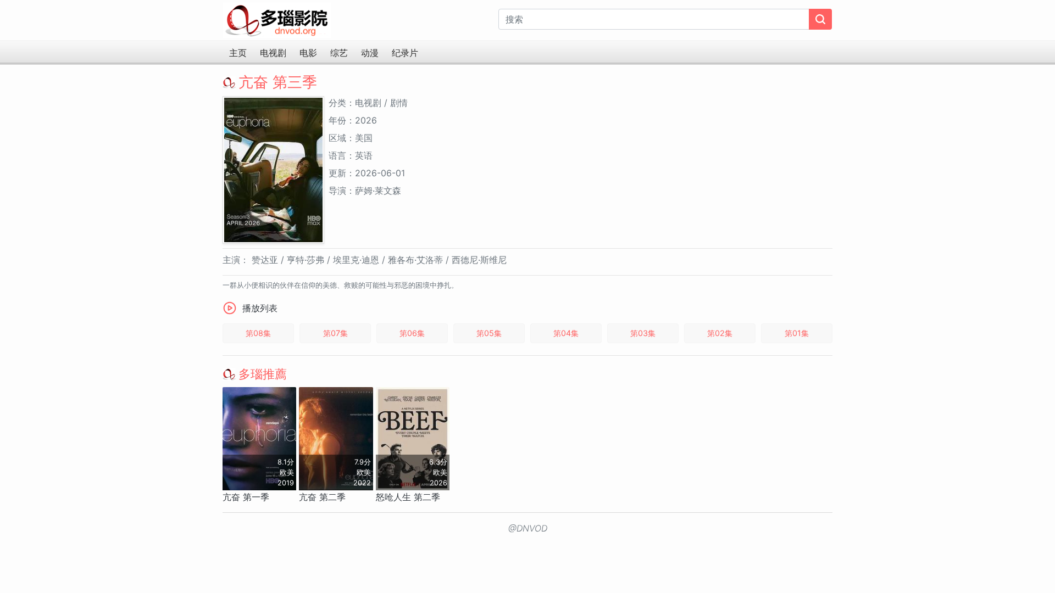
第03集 (643, 333)
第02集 (719, 333)
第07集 (335, 333)
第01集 (797, 333)
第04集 (566, 333)
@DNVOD (527, 528)
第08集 (258, 333)
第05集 (489, 333)
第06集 (412, 333)
